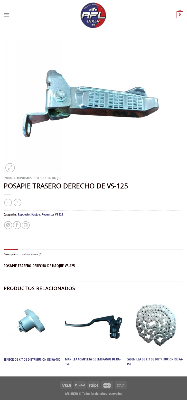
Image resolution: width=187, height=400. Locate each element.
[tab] (11, 254)
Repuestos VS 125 (52, 214)
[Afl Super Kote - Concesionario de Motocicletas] (93, 15)
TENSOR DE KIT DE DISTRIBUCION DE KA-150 (32, 359)
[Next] (183, 336)
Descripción (11, 254)
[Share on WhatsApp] (8, 225)
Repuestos (24, 177)
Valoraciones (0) (32, 254)
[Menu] (6, 15)
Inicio (8, 177)
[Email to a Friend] (26, 225)
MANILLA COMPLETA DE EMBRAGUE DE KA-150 (93, 361)
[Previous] (4, 336)
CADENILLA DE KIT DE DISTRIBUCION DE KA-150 (155, 361)
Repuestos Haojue (49, 177)
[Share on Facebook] (17, 225)
